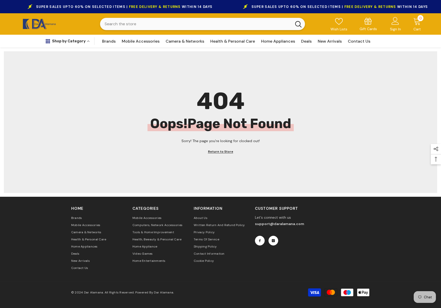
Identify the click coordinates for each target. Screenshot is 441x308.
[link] (368, 24)
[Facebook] (260, 240)
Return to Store (220, 152)
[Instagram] (273, 240)
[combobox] (196, 24)
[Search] (202, 24)
